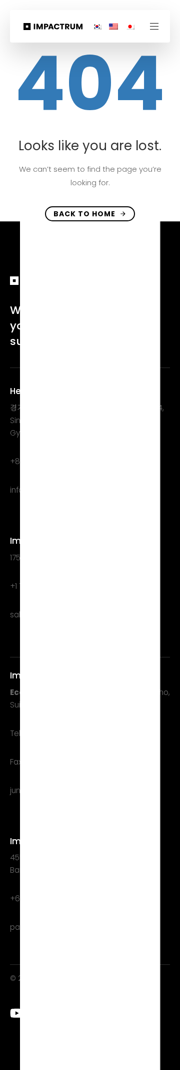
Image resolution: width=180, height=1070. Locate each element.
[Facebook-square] (76, 1012)
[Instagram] (57, 1013)
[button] (158, 26)
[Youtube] (17, 1013)
